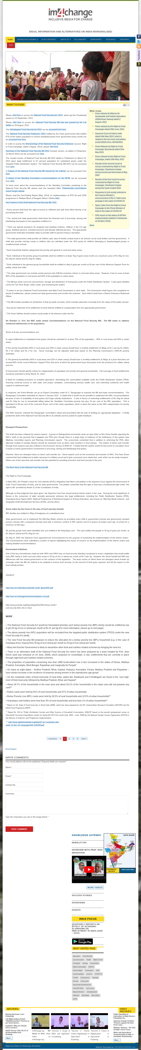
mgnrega (95, 977)
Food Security (87, 956)
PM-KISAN (85, 995)
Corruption (76, 963)
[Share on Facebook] (139, 38)
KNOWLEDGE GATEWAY (26, 40)
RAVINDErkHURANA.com (124, 1047)
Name (8, 767)
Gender (75, 977)
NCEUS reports (49, 40)
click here (16, 115)
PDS (97, 970)
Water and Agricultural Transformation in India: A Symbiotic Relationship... (123, 1034)
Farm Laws (84, 981)
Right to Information (79, 967)
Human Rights (77, 970)
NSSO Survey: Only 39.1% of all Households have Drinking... (17, 1032)
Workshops (96, 40)
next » (84, 739)
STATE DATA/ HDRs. (128, 869)
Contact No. (11, 785)
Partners (124, 40)
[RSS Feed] (139, 48)
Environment (94, 963)
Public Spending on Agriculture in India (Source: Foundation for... (124, 1016)
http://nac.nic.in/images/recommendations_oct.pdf (27, 596)
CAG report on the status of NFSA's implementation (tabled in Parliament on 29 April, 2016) (111, 218)
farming (85, 963)
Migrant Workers (78, 992)
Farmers (89, 974)
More (92, 225)
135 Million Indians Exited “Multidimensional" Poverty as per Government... (17, 1021)
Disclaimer (36, 1046)
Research (111, 40)
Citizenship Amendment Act (82, 985)
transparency (85, 977)
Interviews (78, 903)
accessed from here (57, 129)
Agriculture (76, 956)
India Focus (88, 918)
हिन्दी (11, 45)
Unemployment (92, 992)
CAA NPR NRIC (78, 988)
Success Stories (82, 895)
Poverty (75, 981)
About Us (65, 40)
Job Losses (90, 988)
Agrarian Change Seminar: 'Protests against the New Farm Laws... (123, 1023)
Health (88, 960)
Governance (89, 970)
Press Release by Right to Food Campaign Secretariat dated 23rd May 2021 (109, 149)
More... (9, 1038)
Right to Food (97, 960)
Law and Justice (78, 960)
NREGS (91, 967)
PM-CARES (95, 995)
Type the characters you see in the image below (27, 817)
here (42, 154)
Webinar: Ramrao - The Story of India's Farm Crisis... (124, 1029)
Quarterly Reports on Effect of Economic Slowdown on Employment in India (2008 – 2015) (87, 928)
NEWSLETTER (79, 842)
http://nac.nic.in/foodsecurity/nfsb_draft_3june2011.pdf (29, 588)
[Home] (71, 20)
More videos (95, 887)
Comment (10, 794)
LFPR (75, 999)
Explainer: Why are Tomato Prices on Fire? (16, 1027)
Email (8, 776)
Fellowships (80, 40)
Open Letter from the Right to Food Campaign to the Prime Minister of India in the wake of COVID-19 (110, 208)
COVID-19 (98, 974)
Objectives (10, 1046)
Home (10, 40)
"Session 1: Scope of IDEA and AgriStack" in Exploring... (60, 1034)
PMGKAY (76, 995)
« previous (52, 739)
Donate (76, 910)
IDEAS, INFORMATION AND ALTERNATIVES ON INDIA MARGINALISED (70, 31)
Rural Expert (11, 749)
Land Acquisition (78, 974)
